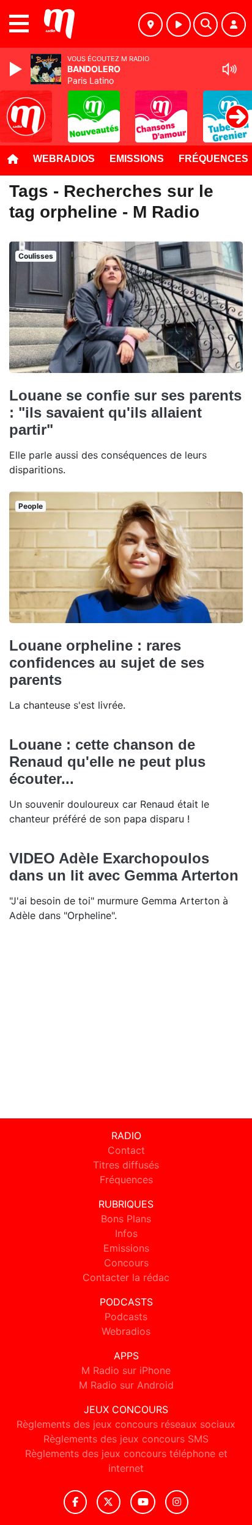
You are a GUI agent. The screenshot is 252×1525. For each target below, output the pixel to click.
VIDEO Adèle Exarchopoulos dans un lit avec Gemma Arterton (124, 867)
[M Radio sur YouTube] (142, 1502)
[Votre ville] (150, 24)
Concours (126, 1263)
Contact (126, 1150)
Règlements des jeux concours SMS (126, 1439)
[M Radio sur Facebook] (75, 1502)
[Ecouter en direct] (178, 24)
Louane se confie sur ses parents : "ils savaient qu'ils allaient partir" (125, 412)
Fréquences (126, 1179)
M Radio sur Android (126, 1385)
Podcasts (126, 1316)
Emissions (136, 158)
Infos (126, 1233)
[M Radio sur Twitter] (108, 1502)
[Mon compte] (233, 24)
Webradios (64, 158)
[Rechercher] (205, 24)
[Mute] (229, 69)
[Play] (17, 69)
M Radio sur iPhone (126, 1370)
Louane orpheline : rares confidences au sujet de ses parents (106, 662)
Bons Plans (126, 1219)
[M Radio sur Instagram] (176, 1502)
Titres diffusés (126, 1165)
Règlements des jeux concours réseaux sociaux (126, 1424)
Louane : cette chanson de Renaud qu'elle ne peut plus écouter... (107, 761)
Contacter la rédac (126, 1277)
